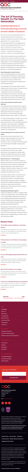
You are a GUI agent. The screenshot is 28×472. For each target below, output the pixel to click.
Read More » (4, 235)
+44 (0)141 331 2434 (7, 398)
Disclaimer (19, 436)
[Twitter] (9, 403)
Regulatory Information (8, 441)
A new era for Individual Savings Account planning (14, 281)
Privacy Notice (5, 439)
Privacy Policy (12, 436)
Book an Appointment (5, 1)
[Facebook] (2, 403)
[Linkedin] (6, 403)
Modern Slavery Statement (16, 439)
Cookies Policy (4, 436)
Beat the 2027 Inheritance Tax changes (11, 269)
